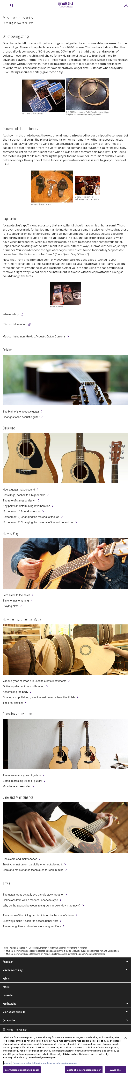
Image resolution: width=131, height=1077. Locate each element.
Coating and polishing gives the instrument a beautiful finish (39, 697)
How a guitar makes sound (19, 489)
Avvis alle (115, 1069)
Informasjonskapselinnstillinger (22, 1069)
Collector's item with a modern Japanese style (30, 900)
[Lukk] (125, 1037)
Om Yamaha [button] (9, 1020)
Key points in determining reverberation (26, 506)
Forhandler (8, 995)
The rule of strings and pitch (19, 500)
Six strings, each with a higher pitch (24, 495)
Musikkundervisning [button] (13, 970)
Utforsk (83, 947)
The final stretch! (13, 703)
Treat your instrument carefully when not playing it (32, 864)
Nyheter (6, 978)
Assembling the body (15, 692)
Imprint (7, 1063)
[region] (65, 1054)
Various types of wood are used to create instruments (34, 681)
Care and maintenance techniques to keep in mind (33, 870)
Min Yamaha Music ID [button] (14, 1012)
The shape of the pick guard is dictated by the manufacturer (38, 915)
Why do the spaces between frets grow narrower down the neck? (42, 905)
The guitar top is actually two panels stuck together (33, 894)
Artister (6, 987)
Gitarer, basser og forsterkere (63, 947)
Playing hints (10, 606)
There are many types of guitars (22, 775)
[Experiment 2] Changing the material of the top (31, 517)
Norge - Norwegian (17, 1029)
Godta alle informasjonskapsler (84, 1069)
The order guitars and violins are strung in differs (32, 926)
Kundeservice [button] (9, 1003)
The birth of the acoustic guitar (21, 411)
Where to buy (11, 314)
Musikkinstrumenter (38, 947)
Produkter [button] (8, 961)
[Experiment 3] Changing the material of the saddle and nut (38, 522)
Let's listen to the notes (16, 595)
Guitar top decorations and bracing (23, 686)
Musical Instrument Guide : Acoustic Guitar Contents (34, 336)
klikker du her (70, 1054)
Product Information (14, 324)
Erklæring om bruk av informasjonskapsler (54, 1063)
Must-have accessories (17, 786)
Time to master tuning (16, 600)
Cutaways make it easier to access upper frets (30, 921)
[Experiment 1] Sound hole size (21, 511)
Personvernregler (22, 1063)
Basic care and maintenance (20, 859)
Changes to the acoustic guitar (21, 417)
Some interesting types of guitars (22, 781)
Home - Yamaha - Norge (14, 947)
